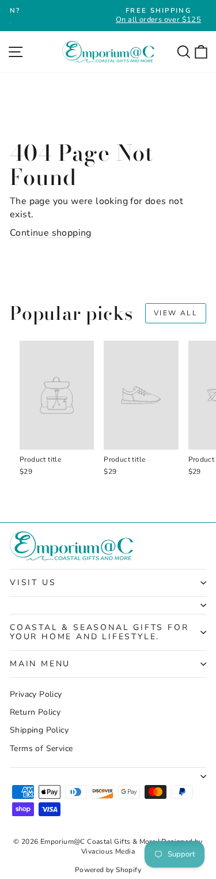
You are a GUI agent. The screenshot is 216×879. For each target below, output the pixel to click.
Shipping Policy (39, 730)
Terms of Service (41, 748)
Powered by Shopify (108, 869)
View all (176, 313)
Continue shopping (51, 233)
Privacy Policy (36, 694)
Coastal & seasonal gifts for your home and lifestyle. (99, 632)
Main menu (40, 663)
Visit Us (33, 582)
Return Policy (35, 712)
